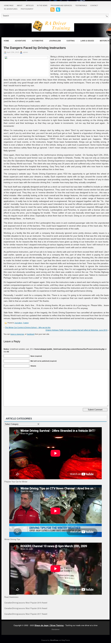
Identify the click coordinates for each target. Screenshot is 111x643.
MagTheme (66, 640)
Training (26, 323)
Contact (94, 5)
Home (6, 40)
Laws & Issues (87, 40)
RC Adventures (10, 9)
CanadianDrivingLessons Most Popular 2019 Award (25, 602)
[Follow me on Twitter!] (58, 11)
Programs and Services (61, 5)
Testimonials (81, 5)
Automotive (37, 40)
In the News (42, 5)
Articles (30, 5)
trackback (30, 334)
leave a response (17, 334)
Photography (27, 9)
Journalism (55, 40)
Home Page (8, 5)
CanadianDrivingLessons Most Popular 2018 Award (25, 608)
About (19, 5)
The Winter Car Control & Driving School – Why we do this (27, 327)
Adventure (20, 40)
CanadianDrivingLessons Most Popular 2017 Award (25, 613)
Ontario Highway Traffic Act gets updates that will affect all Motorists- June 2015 (76, 330)
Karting (71, 40)
